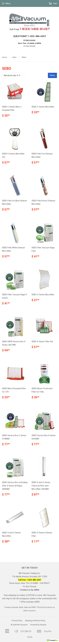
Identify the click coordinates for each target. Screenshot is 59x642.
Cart (55, 3)
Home (4, 57)
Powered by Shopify (38, 625)
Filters (52, 75)
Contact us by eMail (29, 590)
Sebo (14, 57)
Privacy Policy (17, 620)
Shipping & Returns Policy (35, 620)
